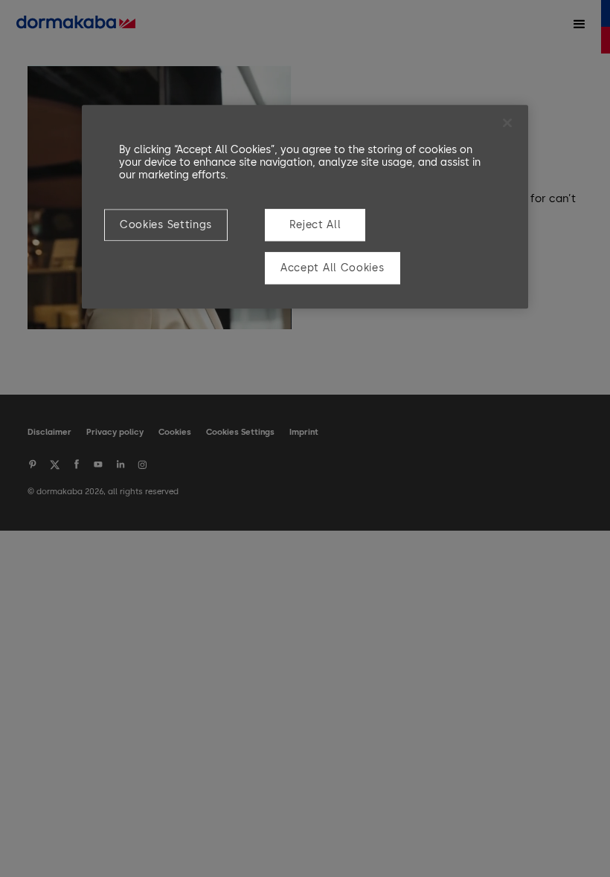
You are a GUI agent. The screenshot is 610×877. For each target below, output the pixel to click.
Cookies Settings (166, 225)
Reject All (315, 225)
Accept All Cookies (332, 268)
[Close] (507, 122)
